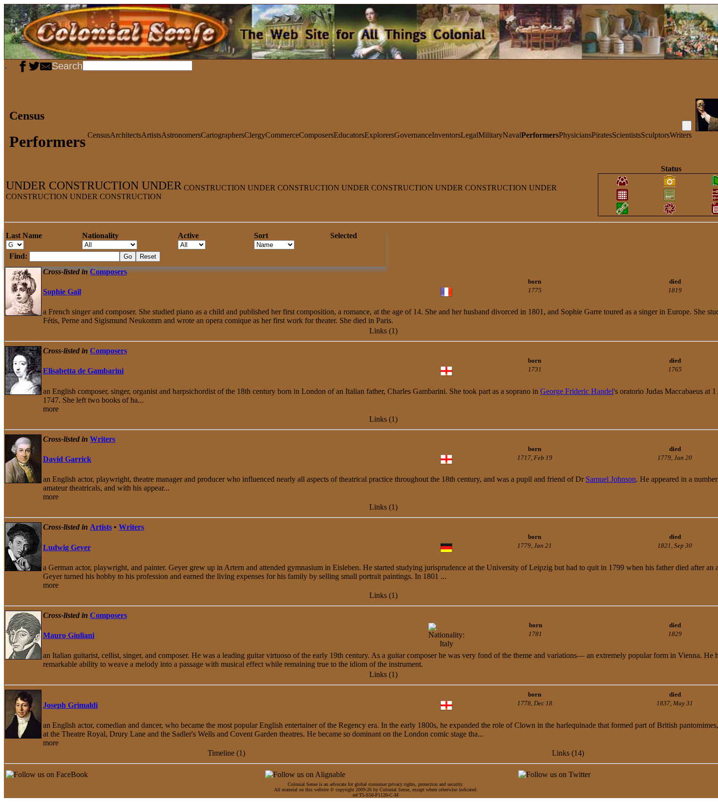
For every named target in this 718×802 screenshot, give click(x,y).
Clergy (254, 135)
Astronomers (181, 135)
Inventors (446, 135)
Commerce (282, 135)
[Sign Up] (10, 65)
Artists (151, 135)
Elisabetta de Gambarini (83, 371)
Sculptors (655, 135)
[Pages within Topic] (687, 126)
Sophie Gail (62, 292)
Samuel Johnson (611, 479)
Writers (681, 135)
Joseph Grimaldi (70, 705)
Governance (413, 135)
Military (490, 135)
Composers (316, 135)
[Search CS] (193, 65)
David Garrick (67, 459)
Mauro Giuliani (68, 635)
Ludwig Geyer (67, 547)
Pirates (601, 135)
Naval (512, 135)
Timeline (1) (226, 753)
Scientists (626, 135)
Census (98, 135)
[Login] (14, 65)
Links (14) (568, 753)
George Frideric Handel (576, 391)
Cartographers (222, 135)
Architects (125, 135)
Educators (349, 135)
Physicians (575, 135)
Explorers (379, 135)
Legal (469, 135)
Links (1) (383, 331)
